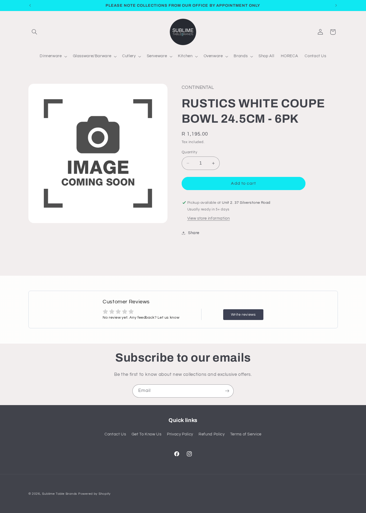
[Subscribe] (227, 391)
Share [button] (193, 233)
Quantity (189, 152)
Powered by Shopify (94, 493)
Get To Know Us (147, 434)
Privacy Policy (180, 434)
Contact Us (115, 434)
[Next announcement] (336, 5)
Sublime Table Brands (59, 493)
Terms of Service (246, 434)
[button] (34, 32)
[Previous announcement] (30, 5)
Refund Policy (212, 434)
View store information (208, 218)
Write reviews (243, 314)
